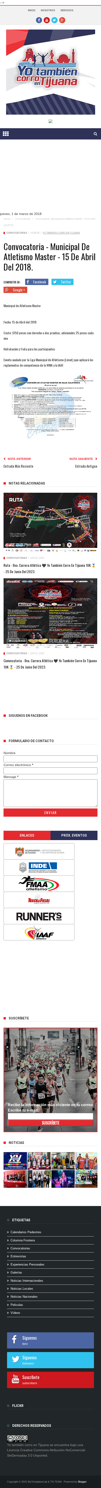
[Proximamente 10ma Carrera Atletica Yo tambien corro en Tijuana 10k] (15, 1161)
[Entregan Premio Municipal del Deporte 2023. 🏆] (63, 1179)
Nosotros (48, 10)
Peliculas (17, 1305)
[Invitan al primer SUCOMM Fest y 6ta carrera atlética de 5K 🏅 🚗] (87, 1161)
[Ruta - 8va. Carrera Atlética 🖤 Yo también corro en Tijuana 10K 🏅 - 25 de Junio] (50, 523)
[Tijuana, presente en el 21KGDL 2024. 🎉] (39, 1179)
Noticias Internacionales (27, 1280)
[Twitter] (54, 20)
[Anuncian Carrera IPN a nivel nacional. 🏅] (39, 1161)
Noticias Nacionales (24, 1296)
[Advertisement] (39, 977)
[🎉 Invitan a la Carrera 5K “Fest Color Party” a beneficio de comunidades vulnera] (63, 1161)
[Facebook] (39, 20)
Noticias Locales (22, 1288)
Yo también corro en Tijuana (61, 233)
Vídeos (15, 1313)
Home (7, 219)
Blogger (82, 1481)
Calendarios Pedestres (26, 1232)
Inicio (31, 10)
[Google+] (62, 20)
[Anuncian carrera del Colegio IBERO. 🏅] (15, 1179)
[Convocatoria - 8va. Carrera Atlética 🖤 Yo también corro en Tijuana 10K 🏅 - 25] (50, 613)
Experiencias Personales (27, 1264)
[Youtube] (47, 20)
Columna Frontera (23, 1240)
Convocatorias (22, 219)
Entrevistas (18, 1256)
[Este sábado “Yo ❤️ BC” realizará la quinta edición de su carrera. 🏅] (87, 1179)
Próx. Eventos (74, 835)
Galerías (16, 1272)
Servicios (66, 10)
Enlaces (27, 835)
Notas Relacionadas (27, 483)
